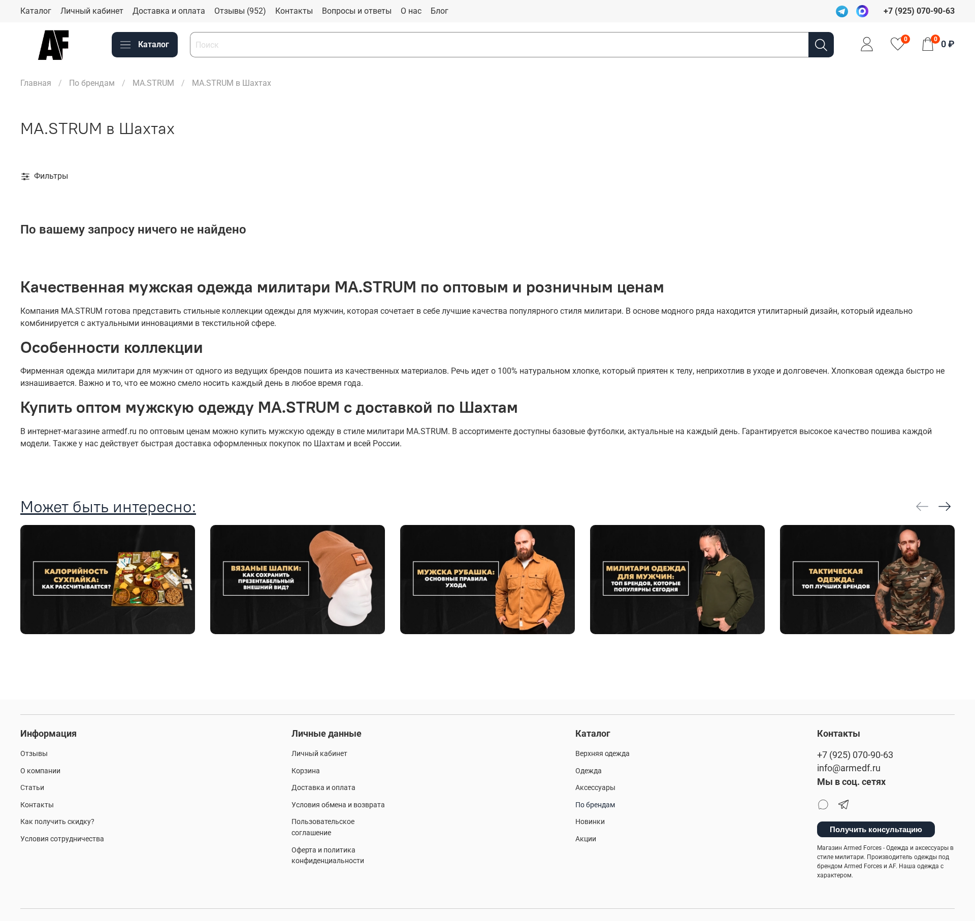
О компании (40, 771)
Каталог (35, 11)
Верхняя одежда (602, 753)
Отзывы (34, 753)
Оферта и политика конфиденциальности (327, 856)
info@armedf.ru (849, 768)
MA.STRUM (153, 83)
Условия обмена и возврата (338, 805)
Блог (439, 11)
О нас (411, 11)
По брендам (92, 83)
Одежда (588, 771)
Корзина (305, 771)
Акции (585, 839)
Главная (35, 83)
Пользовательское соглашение (322, 827)
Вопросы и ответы (357, 11)
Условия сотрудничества (62, 839)
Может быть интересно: (108, 506)
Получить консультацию (876, 829)
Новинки (590, 821)
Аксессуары (595, 787)
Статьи (32, 787)
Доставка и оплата (169, 11)
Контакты (294, 11)
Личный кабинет (91, 11)
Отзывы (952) (240, 11)
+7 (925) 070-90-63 (855, 755)
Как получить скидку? (57, 821)
